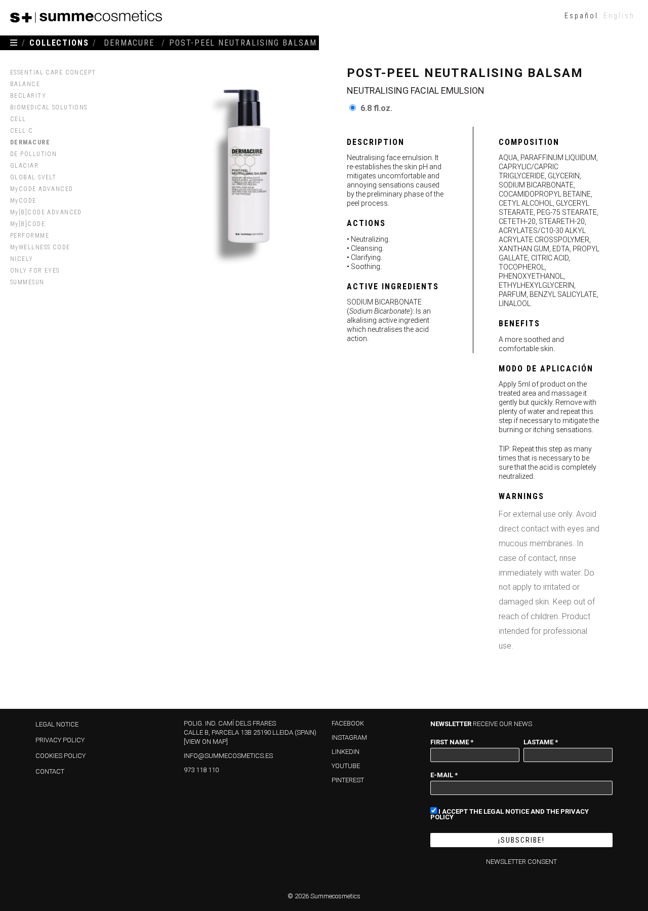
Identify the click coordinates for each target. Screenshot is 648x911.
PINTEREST (348, 780)
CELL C (21, 130)
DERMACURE (30, 142)
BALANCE (25, 84)
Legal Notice (56, 724)
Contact (49, 771)
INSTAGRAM (349, 737)
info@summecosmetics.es (228, 756)
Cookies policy (60, 756)
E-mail (444, 774)
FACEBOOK (348, 723)
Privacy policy (60, 740)
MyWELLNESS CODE (40, 247)
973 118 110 (201, 770)
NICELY (21, 258)
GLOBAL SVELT (33, 177)
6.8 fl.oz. (376, 108)
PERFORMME (29, 235)
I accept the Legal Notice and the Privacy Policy (509, 814)
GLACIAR (24, 165)
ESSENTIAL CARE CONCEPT (53, 72)
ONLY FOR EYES (35, 270)
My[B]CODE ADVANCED (46, 212)
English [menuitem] (619, 16)
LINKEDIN (345, 751)
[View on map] (206, 741)
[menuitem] (581, 15)
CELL (18, 119)
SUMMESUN (27, 282)
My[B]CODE (27, 223)
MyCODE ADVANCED (41, 189)
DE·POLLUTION (33, 154)
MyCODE (23, 200)
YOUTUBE (346, 766)
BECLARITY (28, 95)
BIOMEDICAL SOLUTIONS (49, 107)
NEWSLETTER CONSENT (521, 861)
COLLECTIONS (59, 43)
